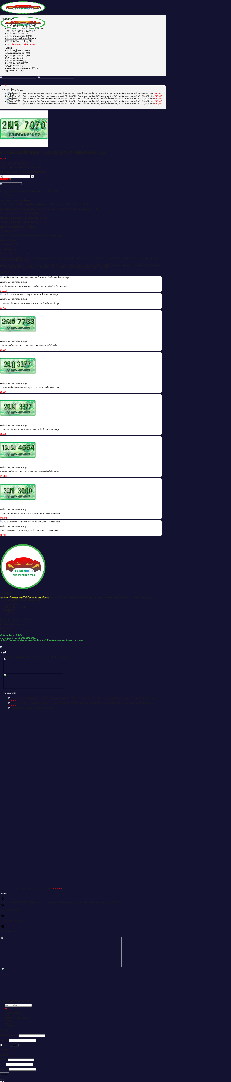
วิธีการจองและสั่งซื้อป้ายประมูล (48, 657)
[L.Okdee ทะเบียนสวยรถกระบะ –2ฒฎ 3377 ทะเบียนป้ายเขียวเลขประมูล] (18, 378)
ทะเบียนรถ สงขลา (14, 60)
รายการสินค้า (14, 14)
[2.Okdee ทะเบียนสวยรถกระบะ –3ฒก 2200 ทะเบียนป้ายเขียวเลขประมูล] (29, 294)
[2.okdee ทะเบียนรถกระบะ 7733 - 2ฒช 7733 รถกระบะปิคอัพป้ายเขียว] (18, 336)
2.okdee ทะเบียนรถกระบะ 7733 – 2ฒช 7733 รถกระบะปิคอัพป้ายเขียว (29, 345)
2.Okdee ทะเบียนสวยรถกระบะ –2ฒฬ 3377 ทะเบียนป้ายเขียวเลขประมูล (29, 429)
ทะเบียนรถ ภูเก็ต (14, 63)
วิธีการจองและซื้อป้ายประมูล (16, 1018)
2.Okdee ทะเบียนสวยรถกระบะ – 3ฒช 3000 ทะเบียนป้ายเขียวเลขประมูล (30, 513)
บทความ (8, 1020)
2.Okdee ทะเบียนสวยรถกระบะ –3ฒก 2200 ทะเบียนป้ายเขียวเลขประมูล (29, 303)
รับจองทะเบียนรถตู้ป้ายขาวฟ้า (19, 31)
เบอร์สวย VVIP (13, 71)
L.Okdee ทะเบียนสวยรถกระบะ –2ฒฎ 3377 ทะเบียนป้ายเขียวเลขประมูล (29, 387)
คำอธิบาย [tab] (9, 195)
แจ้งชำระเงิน (10, 1015)
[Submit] (6, 1008)
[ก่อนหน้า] (1, 1081)
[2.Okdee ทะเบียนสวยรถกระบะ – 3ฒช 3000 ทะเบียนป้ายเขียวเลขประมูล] (18, 505)
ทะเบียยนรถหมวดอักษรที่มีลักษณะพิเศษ (23, 28)
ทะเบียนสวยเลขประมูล (16, 36)
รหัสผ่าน (4, 1040)
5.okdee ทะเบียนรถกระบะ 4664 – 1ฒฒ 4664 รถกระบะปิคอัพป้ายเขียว (29, 471)
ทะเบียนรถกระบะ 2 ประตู (17, 41)
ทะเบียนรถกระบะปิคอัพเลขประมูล (34, 14)
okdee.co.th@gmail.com (12, 921)
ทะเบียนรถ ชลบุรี (14, 58)
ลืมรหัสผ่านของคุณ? (8, 1050)
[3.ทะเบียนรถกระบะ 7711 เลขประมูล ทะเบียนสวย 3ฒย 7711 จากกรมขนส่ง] (30, 522)
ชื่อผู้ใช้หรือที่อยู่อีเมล (9, 1035)
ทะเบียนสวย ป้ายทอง (15, 33)
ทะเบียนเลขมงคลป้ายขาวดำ (18, 38)
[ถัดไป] (3, 1081)
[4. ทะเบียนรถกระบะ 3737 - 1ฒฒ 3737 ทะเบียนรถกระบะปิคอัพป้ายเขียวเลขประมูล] (34, 277)
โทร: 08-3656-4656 (10, 910)
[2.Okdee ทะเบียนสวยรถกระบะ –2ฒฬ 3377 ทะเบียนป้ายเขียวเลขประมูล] (18, 420)
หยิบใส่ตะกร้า (5, 179)
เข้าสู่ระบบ (14, 1045)
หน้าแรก (7, 657)
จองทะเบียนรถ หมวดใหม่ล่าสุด (19, 68)
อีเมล (3, 1064)
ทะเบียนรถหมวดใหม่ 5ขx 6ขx (19, 26)
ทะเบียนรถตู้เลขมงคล (15, 53)
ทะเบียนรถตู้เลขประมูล (16, 50)
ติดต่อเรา (63, 657)
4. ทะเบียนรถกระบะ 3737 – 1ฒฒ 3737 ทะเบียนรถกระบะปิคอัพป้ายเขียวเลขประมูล (33, 286)
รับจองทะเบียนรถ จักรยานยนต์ (19, 23)
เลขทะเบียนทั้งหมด (17, 657)
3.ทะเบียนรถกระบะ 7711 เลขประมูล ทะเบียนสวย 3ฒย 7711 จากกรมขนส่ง (29, 530)
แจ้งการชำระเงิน (31, 657)
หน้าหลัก (3, 14)
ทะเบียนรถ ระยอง (14, 65)
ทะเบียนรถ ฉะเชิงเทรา (16, 55)
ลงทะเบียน (4, 1074)
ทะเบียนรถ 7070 (51, 191)
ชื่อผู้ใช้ (3, 1060)
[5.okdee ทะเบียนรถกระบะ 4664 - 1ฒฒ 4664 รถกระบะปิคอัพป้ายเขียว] (18, 462)
